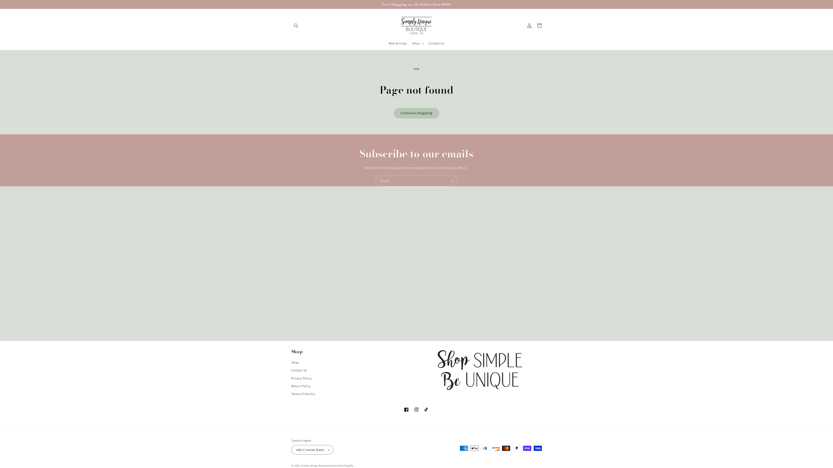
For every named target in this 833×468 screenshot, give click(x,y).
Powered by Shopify (341, 465)
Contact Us (299, 370)
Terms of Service (303, 394)
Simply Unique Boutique (315, 465)
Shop (295, 362)
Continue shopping (417, 113)
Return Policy (301, 386)
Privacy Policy (301, 378)
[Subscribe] (452, 181)
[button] (296, 26)
